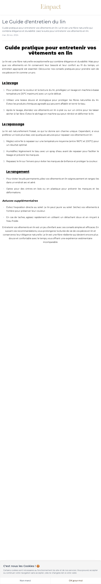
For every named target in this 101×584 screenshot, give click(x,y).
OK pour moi (76, 580)
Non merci (25, 580)
